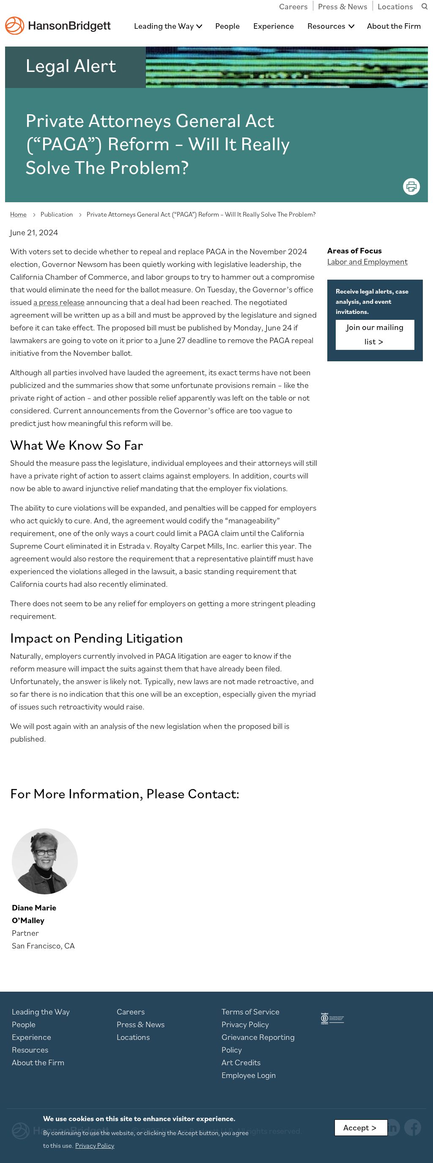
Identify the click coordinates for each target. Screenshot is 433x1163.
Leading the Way (164, 25)
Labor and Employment (367, 261)
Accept (356, 1127)
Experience (273, 25)
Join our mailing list (375, 334)
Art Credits (241, 1062)
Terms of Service (251, 1011)
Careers (293, 6)
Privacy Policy (245, 1024)
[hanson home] (58, 20)
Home (18, 214)
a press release (59, 302)
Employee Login (249, 1075)
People (227, 25)
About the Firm (394, 25)
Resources (326, 25)
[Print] (411, 186)
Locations (395, 6)
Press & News (342, 6)
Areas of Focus (354, 250)
